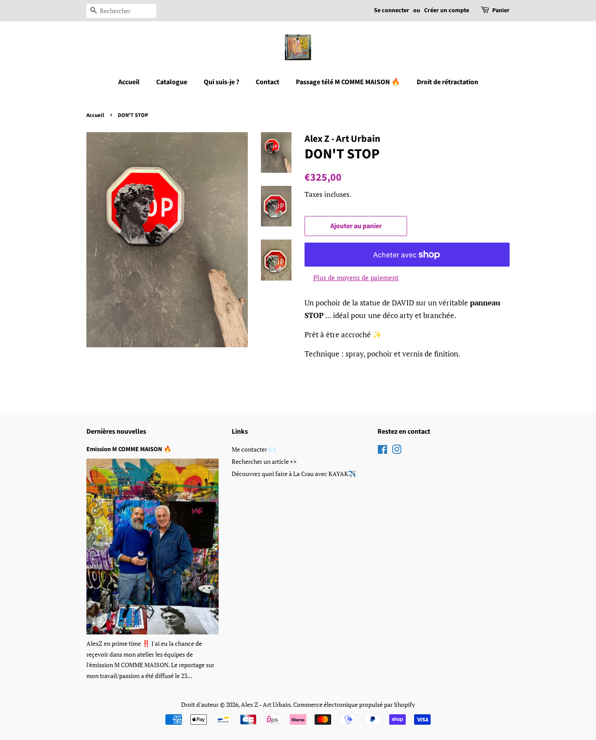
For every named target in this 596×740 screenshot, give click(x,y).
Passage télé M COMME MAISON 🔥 (348, 82)
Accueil (129, 82)
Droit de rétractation (447, 82)
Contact (267, 82)
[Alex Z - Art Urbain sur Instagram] (396, 451)
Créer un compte (446, 10)
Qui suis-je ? (221, 82)
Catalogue (171, 82)
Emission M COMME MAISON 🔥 (128, 449)
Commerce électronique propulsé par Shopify (354, 704)
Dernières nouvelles (116, 431)
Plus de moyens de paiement (356, 277)
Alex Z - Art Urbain (266, 704)
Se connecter (391, 10)
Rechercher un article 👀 (265, 461)
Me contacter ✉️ (254, 449)
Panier (501, 10)
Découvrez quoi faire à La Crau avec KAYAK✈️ (294, 473)
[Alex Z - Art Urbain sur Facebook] (382, 451)
